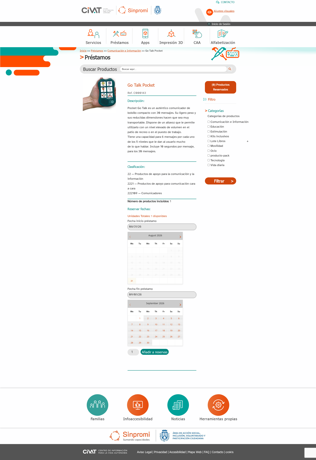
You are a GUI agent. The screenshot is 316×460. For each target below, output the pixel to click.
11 (163, 324)
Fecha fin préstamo (140, 289)
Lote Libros (217, 141)
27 (179, 336)
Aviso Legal (144, 452)
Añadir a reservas (154, 352)
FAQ (206, 452)
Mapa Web (195, 452)
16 (148, 330)
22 (140, 336)
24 (156, 336)
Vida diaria (217, 165)
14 (132, 330)
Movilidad (216, 146)
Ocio (213, 151)
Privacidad (160, 452)
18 (163, 330)
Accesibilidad (177, 452)
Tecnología (217, 160)
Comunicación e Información (124, 50)
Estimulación (218, 131)
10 (156, 324)
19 (171, 330)
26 (171, 336)
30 (148, 342)
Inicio (83, 50)
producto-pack (219, 155)
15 (140, 330)
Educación (217, 126)
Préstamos (97, 50)
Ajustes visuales (223, 11)
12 (171, 324)
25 (163, 336)
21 (132, 336)
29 (140, 342)
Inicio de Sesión (221, 24)
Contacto (217, 452)
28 (132, 342)
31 (132, 280)
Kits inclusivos (219, 136)
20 (179, 330)
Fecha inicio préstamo (142, 221)
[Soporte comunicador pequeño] (99, 79)
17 (156, 330)
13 (179, 324)
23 (148, 336)
